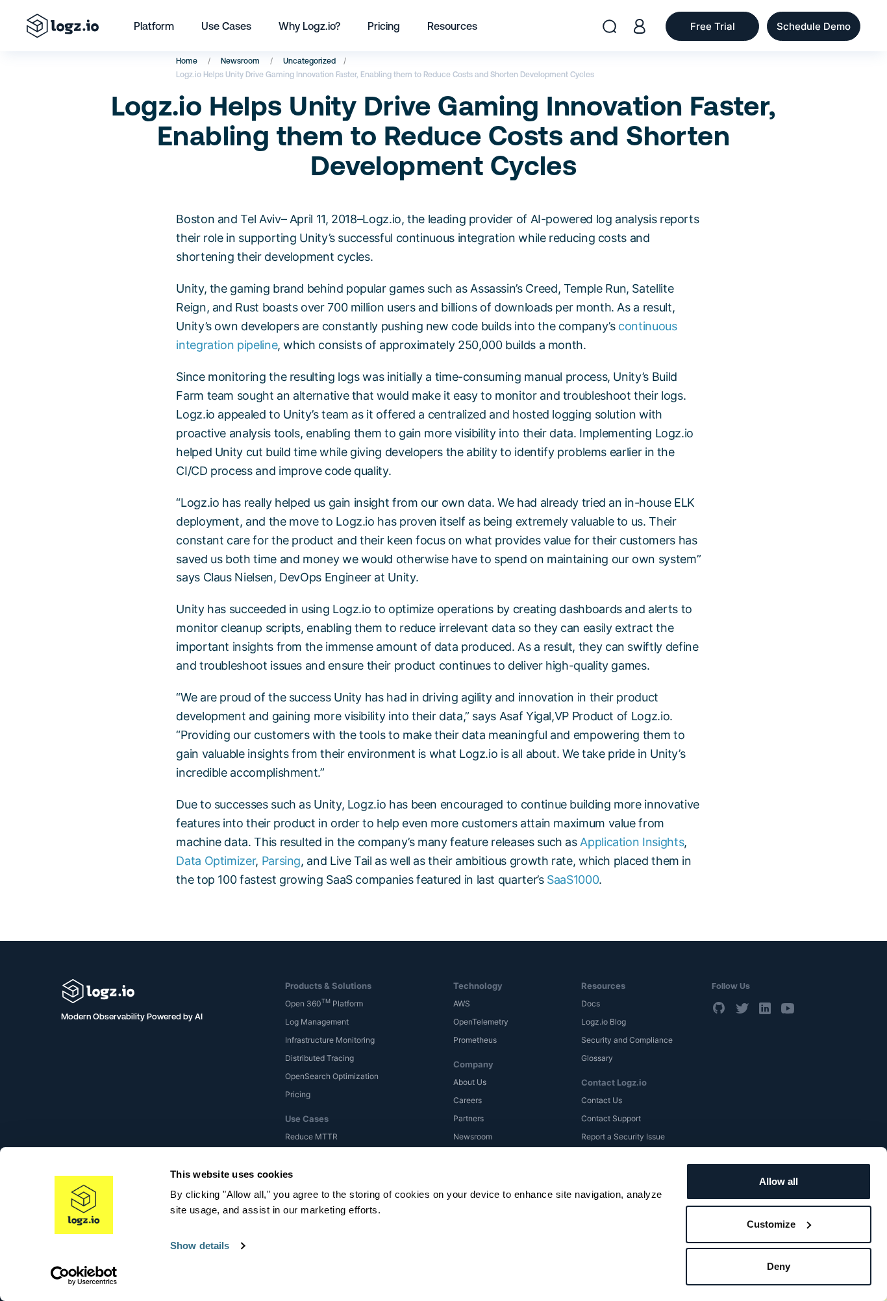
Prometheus (475, 1040)
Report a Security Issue (623, 1136)
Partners (468, 1118)
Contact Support (611, 1118)
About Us (469, 1082)
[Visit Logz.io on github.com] (719, 1007)
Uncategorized (309, 61)
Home (186, 61)
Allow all (778, 1181)
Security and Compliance (627, 1040)
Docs (590, 1003)
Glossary (597, 1058)
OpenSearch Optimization (332, 1076)
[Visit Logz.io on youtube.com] (787, 1007)
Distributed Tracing (319, 1058)
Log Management (317, 1022)
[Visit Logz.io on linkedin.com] (765, 1007)
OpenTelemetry (480, 1022)
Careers (467, 1100)
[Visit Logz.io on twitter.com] (742, 1007)
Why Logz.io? (309, 26)
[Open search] (609, 26)
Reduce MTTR (311, 1136)
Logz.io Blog (603, 1022)
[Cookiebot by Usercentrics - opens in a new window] (84, 1275)
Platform (154, 26)
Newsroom (240, 61)
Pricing (384, 26)
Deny (778, 1266)
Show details (199, 1245)
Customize (771, 1224)
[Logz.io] (164, 991)
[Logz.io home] (63, 26)
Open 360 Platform (324, 1003)
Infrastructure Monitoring (330, 1040)
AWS (461, 1003)
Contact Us (601, 1100)
